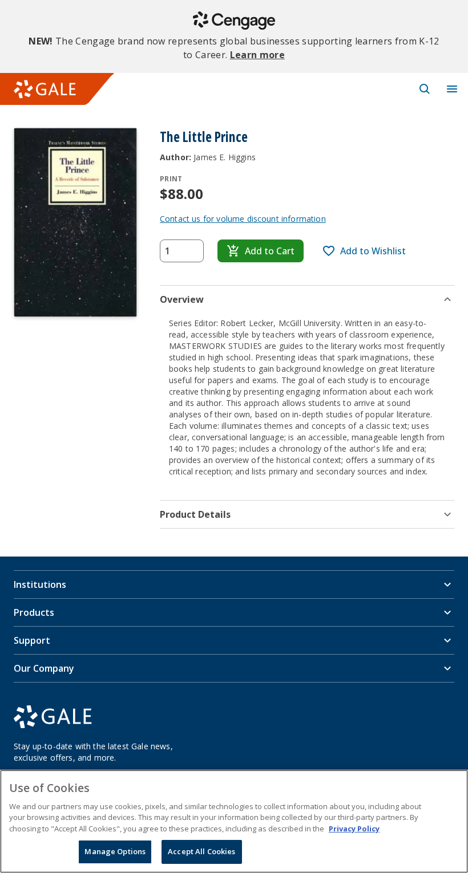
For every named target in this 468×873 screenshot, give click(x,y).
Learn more (257, 54)
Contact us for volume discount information (243, 218)
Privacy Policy (354, 828)
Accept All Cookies (201, 851)
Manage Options (115, 851)
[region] (234, 821)
